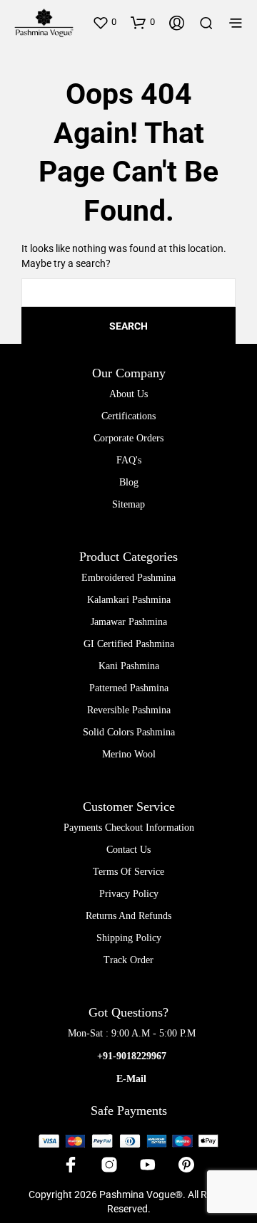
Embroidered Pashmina (128, 577)
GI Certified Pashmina (129, 644)
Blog (128, 482)
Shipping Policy (128, 938)
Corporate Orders (128, 438)
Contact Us (128, 849)
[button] (104, 22)
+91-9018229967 (131, 1056)
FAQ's (128, 460)
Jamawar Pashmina (129, 621)
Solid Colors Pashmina (129, 732)
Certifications (128, 416)
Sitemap (128, 504)
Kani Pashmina (129, 666)
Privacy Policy (128, 893)
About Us (128, 394)
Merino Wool (129, 754)
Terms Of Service (128, 871)
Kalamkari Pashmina (129, 599)
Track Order (128, 960)
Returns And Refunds (128, 915)
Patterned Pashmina (128, 688)
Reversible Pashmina (129, 710)
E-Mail (131, 1079)
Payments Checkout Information (129, 827)
